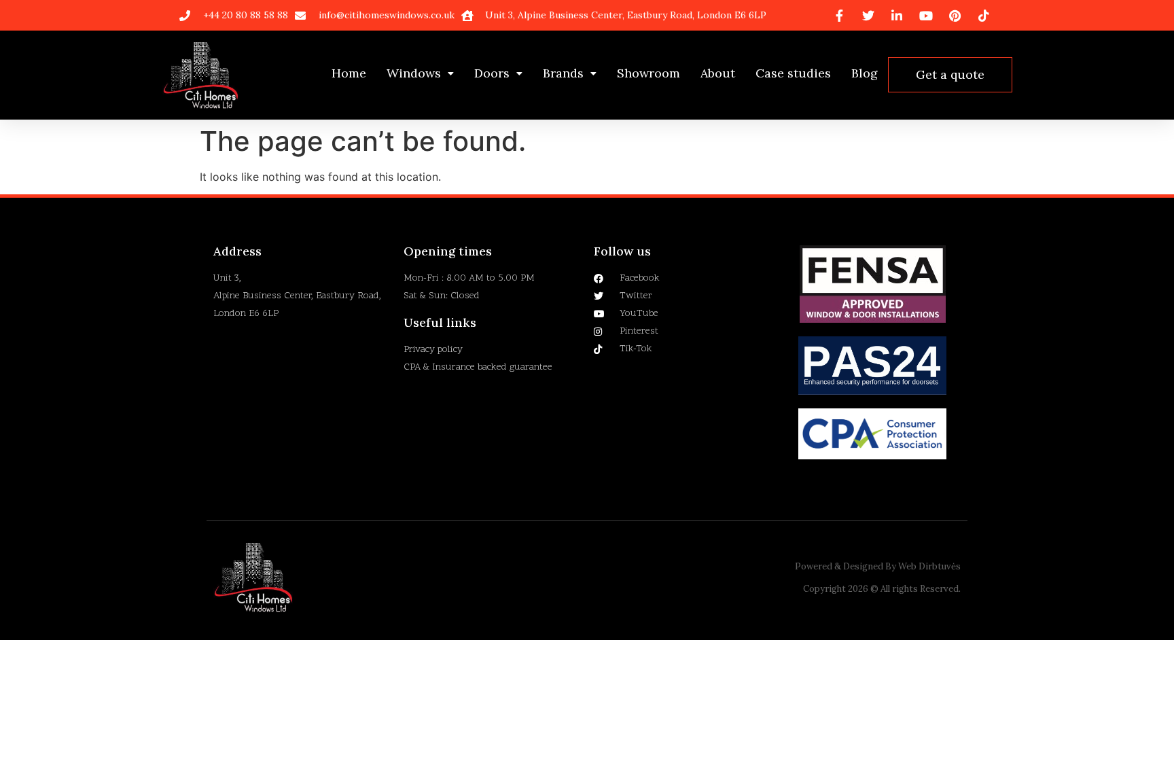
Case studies (793, 73)
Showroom (648, 73)
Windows (414, 73)
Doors (492, 73)
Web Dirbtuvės (929, 566)
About (717, 73)
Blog (864, 73)
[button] (420, 73)
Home (349, 73)
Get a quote (950, 74)
